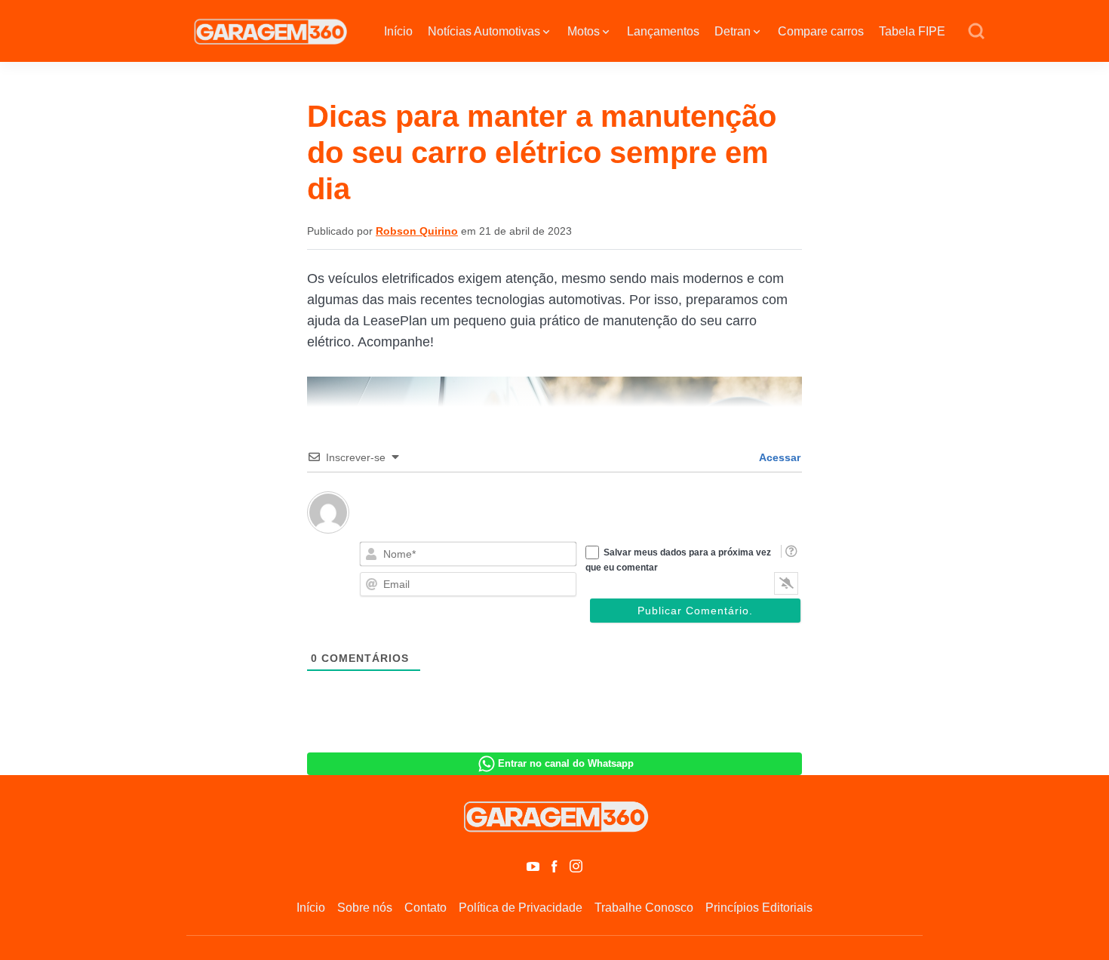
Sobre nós (364, 907)
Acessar (778, 457)
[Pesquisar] (976, 32)
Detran (732, 31)
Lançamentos (663, 31)
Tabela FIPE (912, 31)
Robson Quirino (417, 231)
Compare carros (821, 31)
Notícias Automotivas (484, 31)
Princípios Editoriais (759, 907)
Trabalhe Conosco (643, 907)
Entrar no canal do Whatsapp (566, 763)
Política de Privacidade (520, 907)
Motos (583, 31)
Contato (425, 907)
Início (398, 31)
